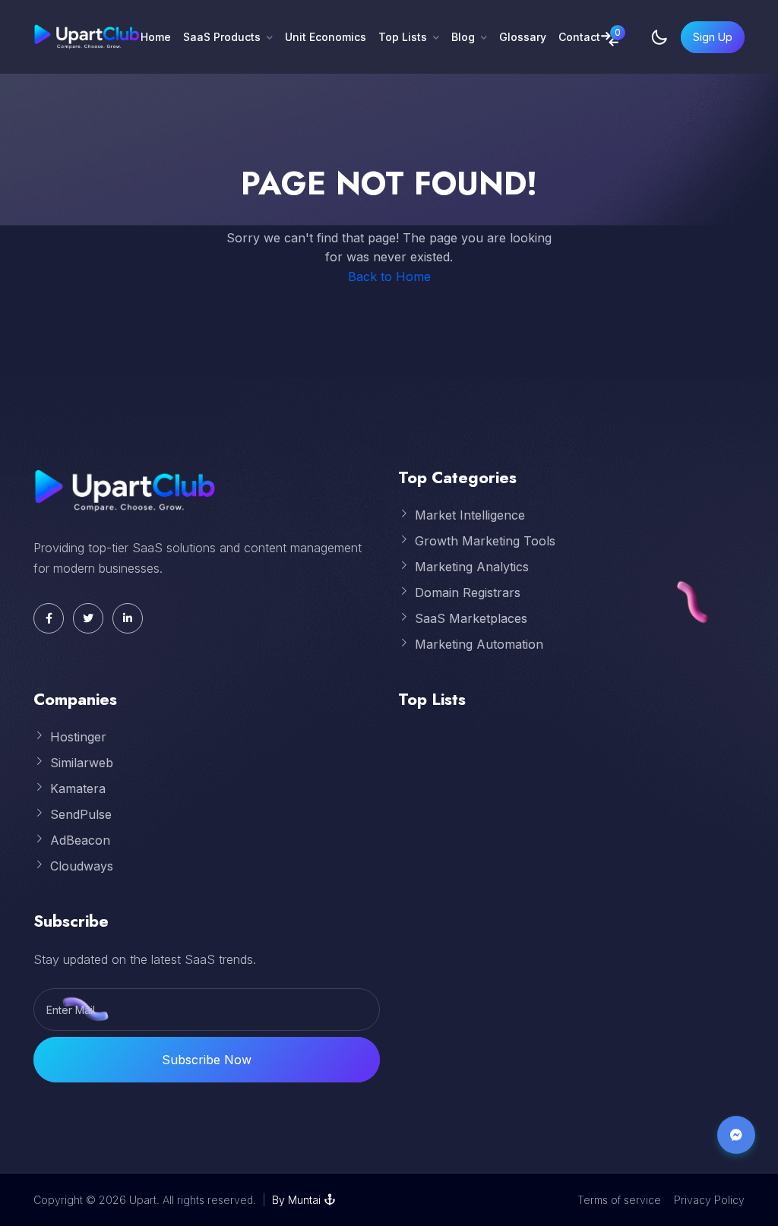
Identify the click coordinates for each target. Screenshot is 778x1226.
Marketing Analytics (472, 566)
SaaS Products (222, 36)
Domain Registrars (467, 592)
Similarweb (81, 762)
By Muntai (296, 1199)
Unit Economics (325, 36)
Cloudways (81, 866)
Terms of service (619, 1199)
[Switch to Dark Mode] (659, 37)
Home (156, 36)
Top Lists (402, 36)
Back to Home (389, 276)
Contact (579, 36)
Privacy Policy (709, 1199)
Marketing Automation (479, 644)
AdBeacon (80, 840)
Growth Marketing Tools (485, 540)
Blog (463, 36)
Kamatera (78, 788)
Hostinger (78, 736)
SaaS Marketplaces (471, 618)
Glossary (522, 36)
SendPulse (81, 814)
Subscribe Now (206, 1059)
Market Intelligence (470, 515)
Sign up (712, 36)
